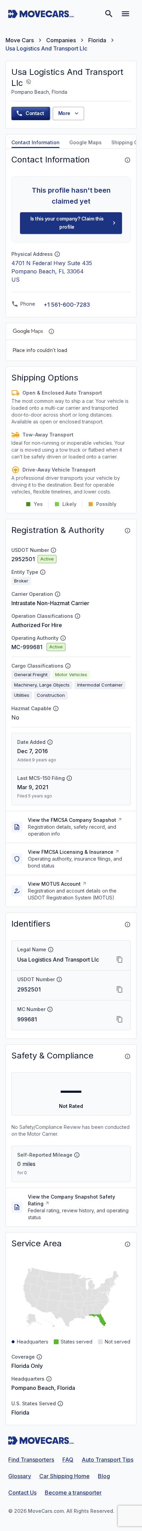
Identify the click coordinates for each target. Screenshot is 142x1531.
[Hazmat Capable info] (56, 708)
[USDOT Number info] (53, 550)
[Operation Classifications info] (77, 616)
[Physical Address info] (57, 254)
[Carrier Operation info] (57, 594)
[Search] (109, 13)
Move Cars (20, 40)
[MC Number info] (50, 1009)
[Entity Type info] (43, 572)
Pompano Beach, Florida (43, 1387)
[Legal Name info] (51, 949)
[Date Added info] (50, 742)
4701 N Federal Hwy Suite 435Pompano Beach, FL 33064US (51, 271)
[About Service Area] (127, 1244)
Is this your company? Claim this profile (67, 223)
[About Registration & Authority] (127, 531)
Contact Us (22, 1492)
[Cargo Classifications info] (68, 666)
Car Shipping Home (64, 1476)
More (64, 113)
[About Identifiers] (127, 924)
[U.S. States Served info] (60, 1403)
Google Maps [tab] (85, 142)
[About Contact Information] (127, 160)
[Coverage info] (39, 1357)
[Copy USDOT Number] (119, 989)
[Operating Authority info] (63, 638)
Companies (61, 40)
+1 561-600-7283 (66, 304)
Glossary (19, 1476)
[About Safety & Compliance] (127, 1056)
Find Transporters (31, 1459)
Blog (104, 1476)
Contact (35, 113)
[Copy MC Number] (119, 1019)
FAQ (67, 1459)
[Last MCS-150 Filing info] (69, 778)
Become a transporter (73, 1492)
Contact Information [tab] (35, 142)
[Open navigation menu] (125, 13)
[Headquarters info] (49, 1379)
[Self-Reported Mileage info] (77, 1155)
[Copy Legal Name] (119, 959)
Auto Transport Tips (107, 1459)
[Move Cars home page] (41, 14)
